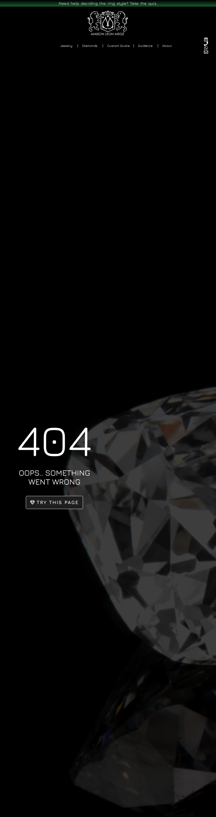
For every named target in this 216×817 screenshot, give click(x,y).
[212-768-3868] (208, 44)
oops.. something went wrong (54, 477)
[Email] (208, 52)
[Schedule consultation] (208, 39)
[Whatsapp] (208, 48)
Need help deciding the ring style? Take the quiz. (108, 3)
